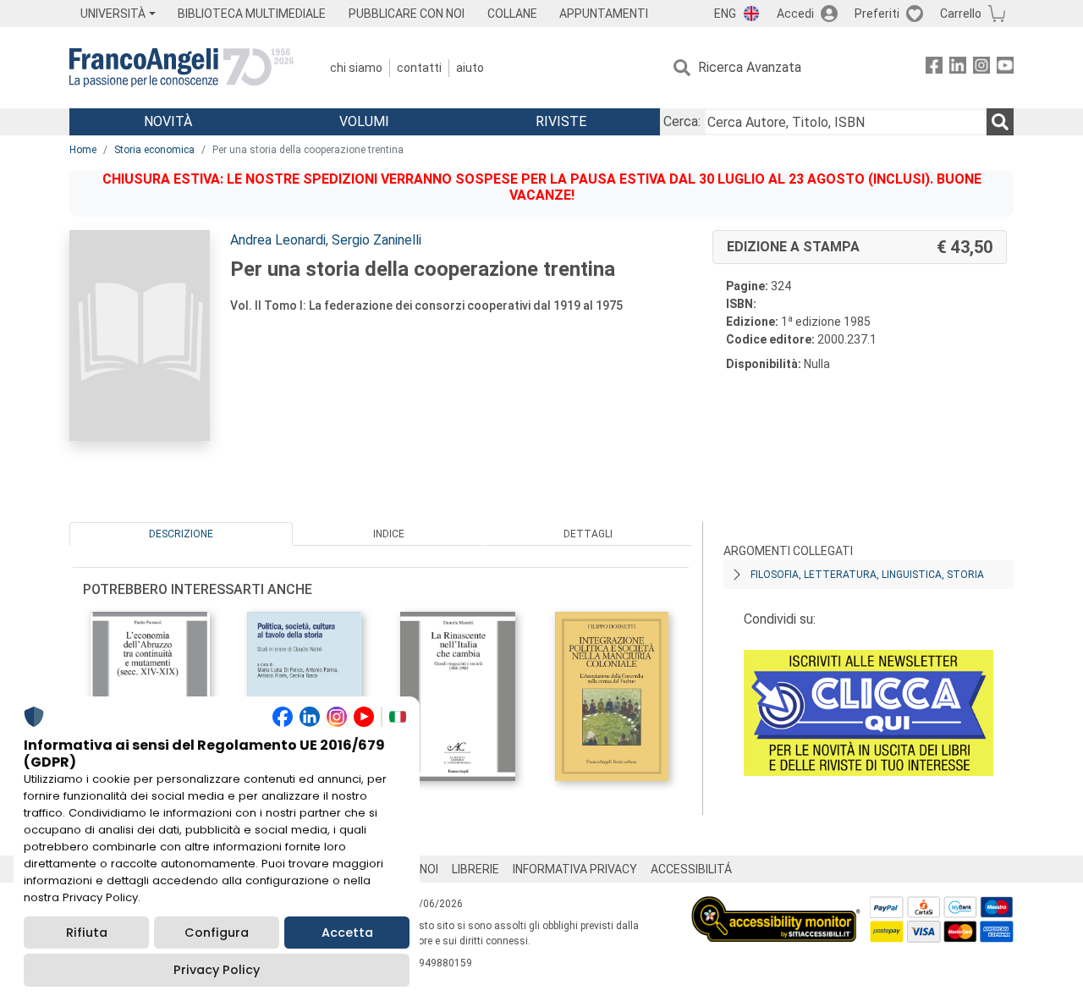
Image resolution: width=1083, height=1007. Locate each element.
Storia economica (154, 150)
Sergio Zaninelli (376, 240)
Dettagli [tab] (588, 534)
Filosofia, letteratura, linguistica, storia (867, 575)
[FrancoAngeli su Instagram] (981, 68)
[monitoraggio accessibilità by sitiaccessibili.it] (775, 906)
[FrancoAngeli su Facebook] (934, 68)
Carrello (960, 13)
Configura (216, 932)
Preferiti (877, 13)
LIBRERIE (475, 869)
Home (82, 150)
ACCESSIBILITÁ (691, 869)
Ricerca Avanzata (749, 67)
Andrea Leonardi (278, 240)
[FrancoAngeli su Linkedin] (957, 68)
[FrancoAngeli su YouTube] (1005, 68)
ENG (725, 13)
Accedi (795, 13)
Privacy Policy (216, 969)
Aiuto (470, 67)
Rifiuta (86, 932)
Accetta (347, 932)
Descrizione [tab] (181, 534)
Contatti (419, 67)
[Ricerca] (1000, 121)
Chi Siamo (356, 67)
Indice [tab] (388, 534)
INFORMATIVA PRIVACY (575, 869)
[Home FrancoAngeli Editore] (181, 67)
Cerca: (682, 121)
